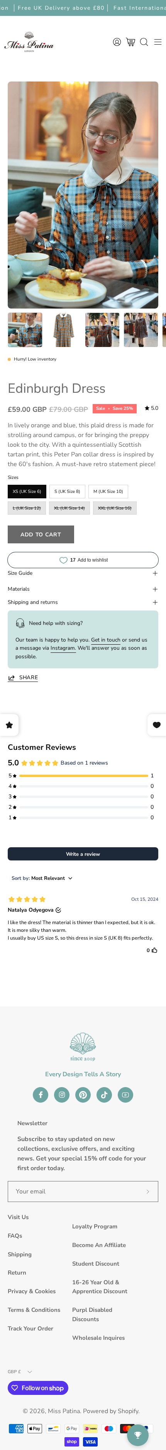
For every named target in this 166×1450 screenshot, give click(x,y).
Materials (19, 589)
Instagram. (63, 648)
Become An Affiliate (99, 1245)
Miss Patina (64, 1411)
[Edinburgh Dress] (25, 329)
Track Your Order (30, 1328)
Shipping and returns (33, 602)
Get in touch (105, 639)
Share (28, 677)
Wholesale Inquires (98, 1338)
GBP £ (14, 1371)
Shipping (20, 1254)
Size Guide (20, 573)
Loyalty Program (94, 1226)
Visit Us (18, 1217)
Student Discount (95, 1264)
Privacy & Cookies (32, 1291)
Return (17, 1273)
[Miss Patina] (29, 42)
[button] (144, 42)
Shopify (128, 1411)
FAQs (15, 1236)
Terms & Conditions (34, 1310)
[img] (151, 408)
